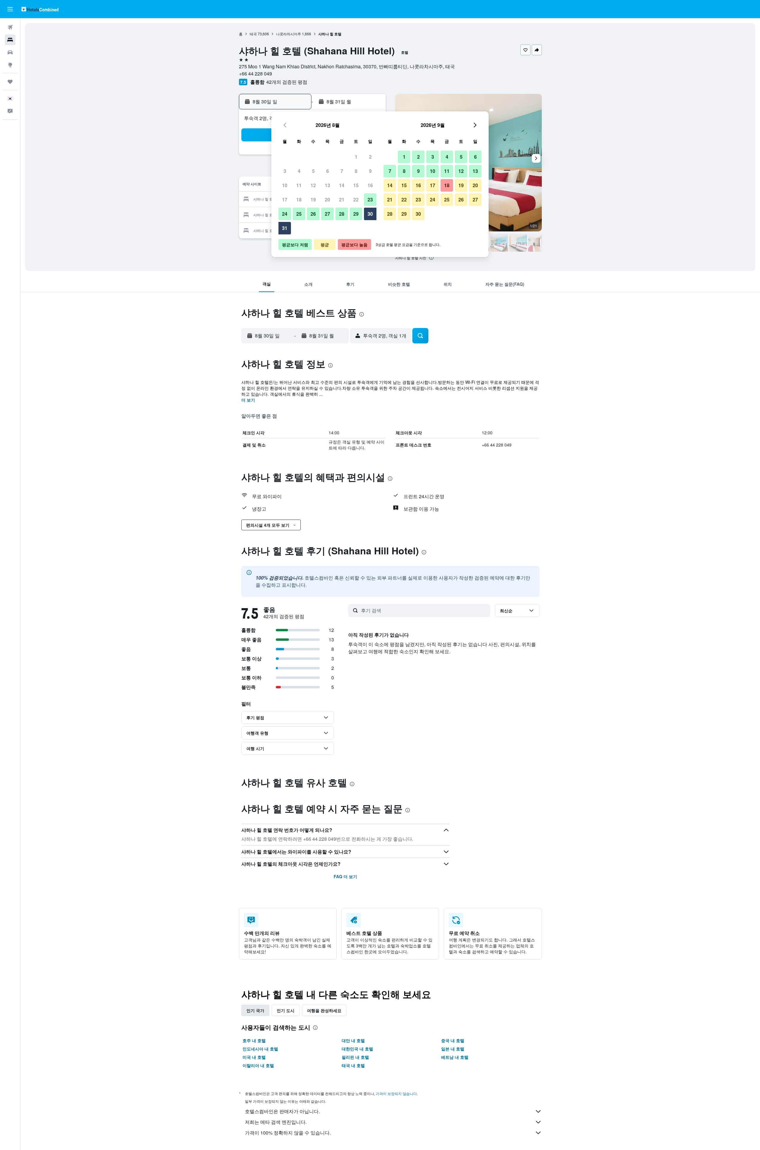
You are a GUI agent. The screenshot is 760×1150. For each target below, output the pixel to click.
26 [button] (313, 213)
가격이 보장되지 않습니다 (396, 1093)
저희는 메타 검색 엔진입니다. (276, 1122)
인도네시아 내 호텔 (260, 1049)
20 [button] (327, 199)
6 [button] (327, 171)
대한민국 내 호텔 (357, 1049)
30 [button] (370, 213)
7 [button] (342, 171)
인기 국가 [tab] (255, 1010)
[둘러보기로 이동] (10, 65)
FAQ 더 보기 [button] (345, 876)
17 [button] (284, 199)
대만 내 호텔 (353, 1040)
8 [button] (356, 171)
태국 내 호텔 (353, 1065)
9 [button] (370, 171)
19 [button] (313, 199)
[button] (10, 9)
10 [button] (284, 185)
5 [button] (313, 171)
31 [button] (284, 228)
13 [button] (327, 185)
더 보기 (248, 400)
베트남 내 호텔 (454, 1057)
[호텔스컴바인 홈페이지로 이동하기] (39, 9)
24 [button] (284, 213)
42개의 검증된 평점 (286, 81)
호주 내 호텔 (254, 1040)
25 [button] (299, 213)
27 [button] (327, 213)
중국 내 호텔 (452, 1040)
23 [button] (370, 199)
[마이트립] (10, 82)
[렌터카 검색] (10, 52)
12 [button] (313, 185)
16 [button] (370, 185)
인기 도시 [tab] (285, 1010)
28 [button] (341, 213)
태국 (253, 33)
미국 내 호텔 (254, 1057)
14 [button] (341, 185)
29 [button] (356, 213)
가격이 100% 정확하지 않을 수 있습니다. (288, 1132)
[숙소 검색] (10, 40)
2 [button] (370, 156)
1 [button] (356, 156)
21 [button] (341, 199)
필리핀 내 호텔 (355, 1057)
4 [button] (299, 171)
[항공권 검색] (10, 27)
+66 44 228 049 (255, 73)
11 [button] (299, 185)
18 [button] (299, 199)
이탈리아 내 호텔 (258, 1065)
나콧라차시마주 (288, 33)
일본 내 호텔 (452, 1049)
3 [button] (285, 171)
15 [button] (356, 185)
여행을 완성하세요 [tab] (324, 1010)
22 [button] (356, 199)
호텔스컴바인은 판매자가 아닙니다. (282, 1111)
